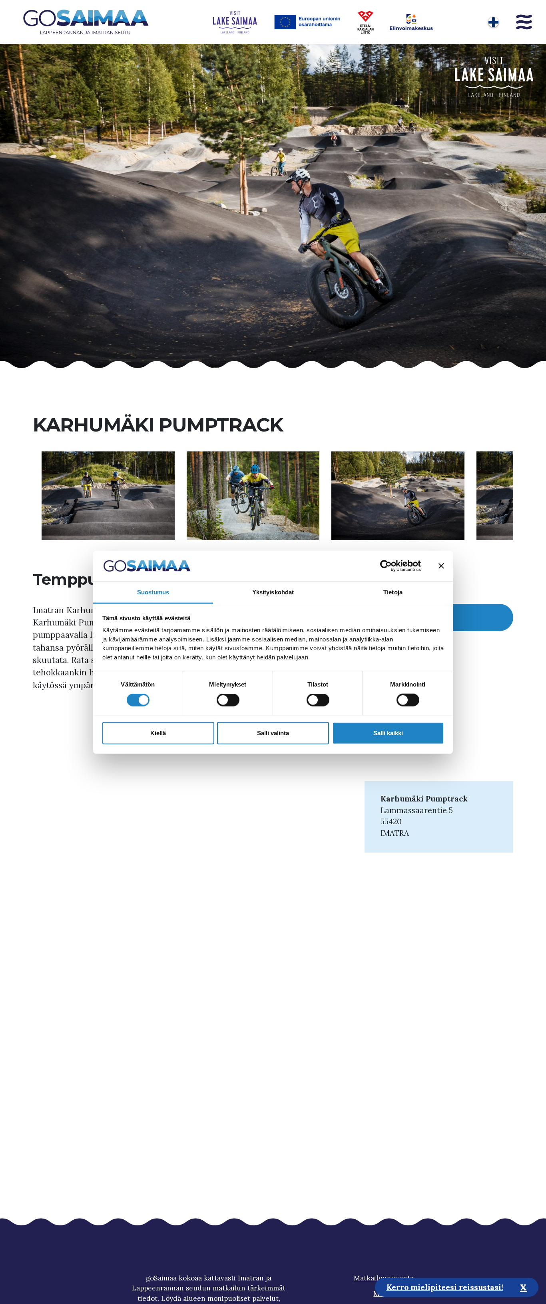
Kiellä (158, 732)
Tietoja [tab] (393, 591)
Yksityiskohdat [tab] (273, 591)
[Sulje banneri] (441, 566)
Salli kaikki (388, 732)
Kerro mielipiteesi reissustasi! (445, 1287)
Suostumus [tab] (153, 591)
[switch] (228, 699)
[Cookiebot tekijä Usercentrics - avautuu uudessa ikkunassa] (386, 566)
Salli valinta (273, 732)
